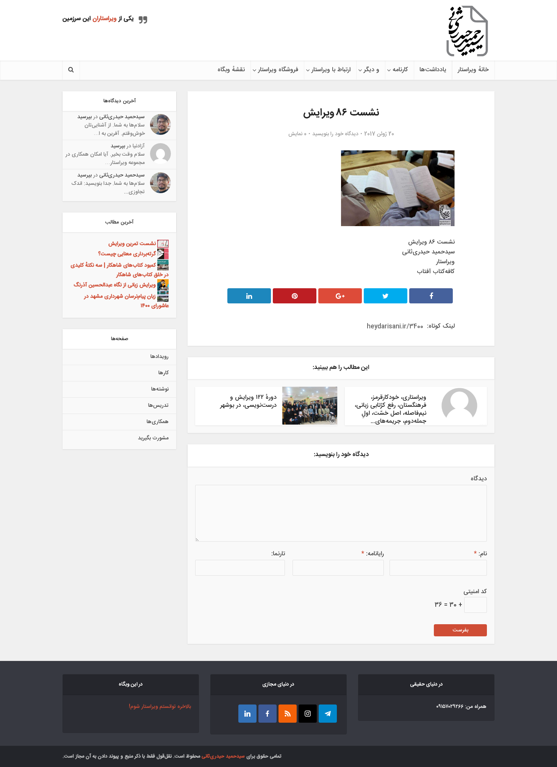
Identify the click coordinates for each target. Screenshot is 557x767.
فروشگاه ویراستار (278, 70)
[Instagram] (308, 714)
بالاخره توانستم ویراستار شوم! (160, 706)
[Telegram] (328, 714)
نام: (480, 554)
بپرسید (84, 117)
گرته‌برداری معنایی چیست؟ (127, 254)
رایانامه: (372, 554)
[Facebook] (267, 714)
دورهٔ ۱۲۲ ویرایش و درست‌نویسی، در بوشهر (248, 401)
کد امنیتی (475, 592)
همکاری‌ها (158, 421)
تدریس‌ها (158, 405)
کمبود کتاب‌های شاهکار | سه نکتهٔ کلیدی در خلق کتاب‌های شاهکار (119, 270)
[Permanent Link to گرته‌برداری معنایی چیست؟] (162, 254)
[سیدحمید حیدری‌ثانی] (467, 31)
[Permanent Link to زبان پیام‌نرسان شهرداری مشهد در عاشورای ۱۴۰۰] (162, 296)
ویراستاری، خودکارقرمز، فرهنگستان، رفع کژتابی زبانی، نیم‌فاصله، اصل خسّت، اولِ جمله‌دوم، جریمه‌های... (390, 409)
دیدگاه (479, 479)
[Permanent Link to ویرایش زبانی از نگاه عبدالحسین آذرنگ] (162, 285)
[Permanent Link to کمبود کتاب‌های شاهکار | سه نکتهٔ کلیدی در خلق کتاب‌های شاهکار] (162, 265)
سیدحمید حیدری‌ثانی (122, 117)
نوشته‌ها (160, 389)
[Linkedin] (247, 714)
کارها (163, 373)
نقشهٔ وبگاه (231, 70)
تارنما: (278, 554)
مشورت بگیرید (153, 438)
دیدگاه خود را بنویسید (335, 134)
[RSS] (287, 714)
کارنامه (400, 70)
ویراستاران (104, 19)
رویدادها (159, 356)
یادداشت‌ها (432, 70)
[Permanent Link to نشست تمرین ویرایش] (162, 243)
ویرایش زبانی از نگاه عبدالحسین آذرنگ (115, 285)
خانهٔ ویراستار (473, 70)
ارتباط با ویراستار (330, 70)
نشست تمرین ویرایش (132, 243)
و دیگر (371, 70)
